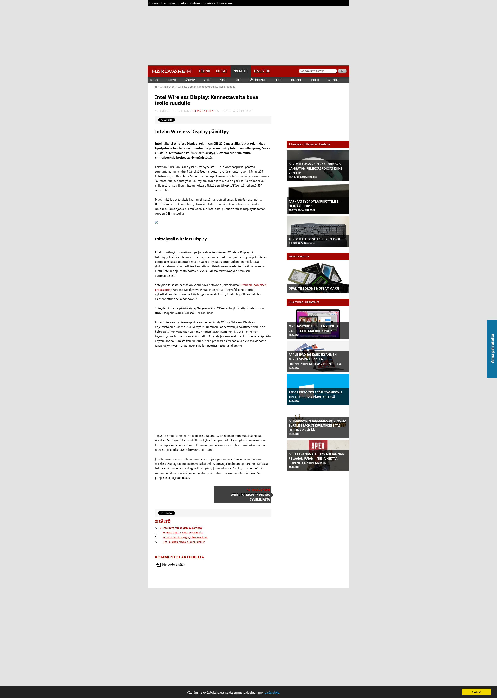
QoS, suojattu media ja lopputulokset (184, 541)
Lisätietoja (272, 692)
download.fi (170, 3)
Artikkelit (165, 86)
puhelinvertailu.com (191, 3)
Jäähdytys (189, 80)
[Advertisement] (248, 35)
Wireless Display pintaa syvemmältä (183, 532)
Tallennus (333, 80)
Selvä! (476, 691)
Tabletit (315, 80)
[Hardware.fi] (172, 70)
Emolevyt (171, 80)
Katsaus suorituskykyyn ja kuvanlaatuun (185, 537)
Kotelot (208, 80)
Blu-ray (154, 80)
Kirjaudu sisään (173, 564)
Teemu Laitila (203, 111)
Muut (238, 80)
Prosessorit (296, 80)
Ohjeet (278, 80)
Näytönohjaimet (258, 80)
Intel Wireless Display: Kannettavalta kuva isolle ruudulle (203, 86)
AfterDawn (154, 3)
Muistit (224, 80)
